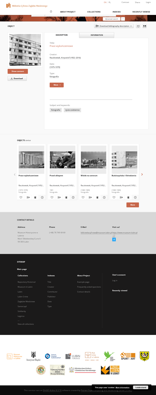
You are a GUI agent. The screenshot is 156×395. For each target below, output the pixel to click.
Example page (83, 282)
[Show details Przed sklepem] (72, 197)
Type (50, 306)
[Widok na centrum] (93, 160)
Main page (22, 269)
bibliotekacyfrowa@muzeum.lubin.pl (96, 232)
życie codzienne (72, 110)
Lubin (20, 291)
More (132, 205)
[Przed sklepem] (62, 160)
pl (110, 2)
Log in (114, 280)
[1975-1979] (55, 67)
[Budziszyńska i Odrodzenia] (124, 160)
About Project (67, 12)
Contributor (52, 291)
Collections (94, 12)
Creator (51, 287)
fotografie (55, 110)
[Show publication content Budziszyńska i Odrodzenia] (128, 197)
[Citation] (145, 26)
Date (50, 301)
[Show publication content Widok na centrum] (97, 197)
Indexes (117, 12)
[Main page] (50, 11)
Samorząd (22, 306)
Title (49, 282)
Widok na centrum (89, 175)
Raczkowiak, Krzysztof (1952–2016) (65, 57)
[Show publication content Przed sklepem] (66, 197)
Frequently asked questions (89, 287)
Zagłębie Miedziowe (26, 301)
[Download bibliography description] (27, 197)
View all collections (26, 324)
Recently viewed (141, 12)
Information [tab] (97, 35)
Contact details (83, 291)
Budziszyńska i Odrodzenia (124, 175)
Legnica (21, 316)
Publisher (52, 296)
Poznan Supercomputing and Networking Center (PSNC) (106, 390)
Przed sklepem (56, 175)
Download (18, 78)
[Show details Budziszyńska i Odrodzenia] (134, 197)
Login (148, 2)
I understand (140, 387)
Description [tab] (61, 35)
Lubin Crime (23, 296)
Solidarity (22, 311)
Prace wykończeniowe (28, 175)
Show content (18, 71)
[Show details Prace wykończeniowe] (41, 197)
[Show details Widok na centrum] (103, 197)
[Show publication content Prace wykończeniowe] (35, 197)
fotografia (54, 76)
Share (137, 2)
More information (122, 387)
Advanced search (111, 19)
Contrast (125, 2)
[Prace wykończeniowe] (25, 50)
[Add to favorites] (138, 26)
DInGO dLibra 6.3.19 (52, 390)
